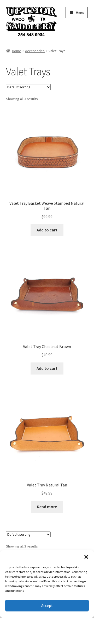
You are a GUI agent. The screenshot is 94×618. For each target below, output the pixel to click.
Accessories (35, 50)
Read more (47, 506)
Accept (47, 605)
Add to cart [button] (47, 229)
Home (16, 50)
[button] (86, 557)
